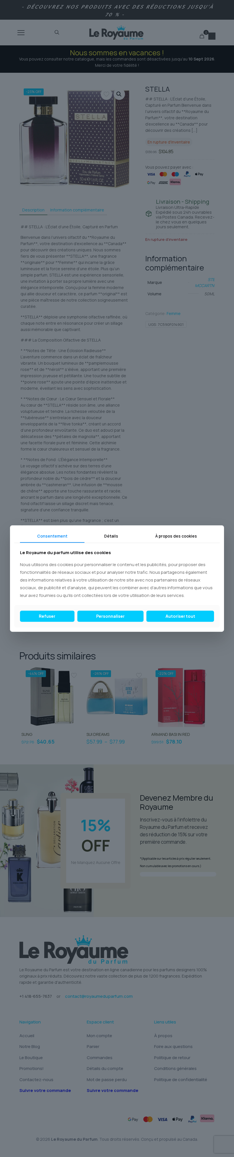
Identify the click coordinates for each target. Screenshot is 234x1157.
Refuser (47, 616)
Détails (111, 536)
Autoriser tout (180, 616)
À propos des (176, 536)
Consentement (52, 536)
